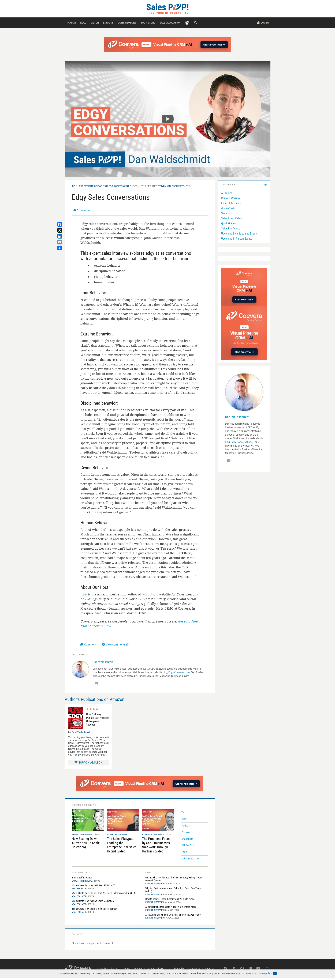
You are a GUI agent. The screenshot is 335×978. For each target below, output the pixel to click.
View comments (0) (118, 644)
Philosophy (178, 968)
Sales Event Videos (232, 218)
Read (83, 22)
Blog (183, 819)
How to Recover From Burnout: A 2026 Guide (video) (170, 899)
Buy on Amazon (90, 762)
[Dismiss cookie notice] (275, 973)
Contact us (194, 968)
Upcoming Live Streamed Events (239, 233)
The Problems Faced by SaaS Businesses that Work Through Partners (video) (156, 845)
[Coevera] (81, 968)
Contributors (127, 22)
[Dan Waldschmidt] (80, 669)
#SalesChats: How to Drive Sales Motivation (93, 901)
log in (82, 943)
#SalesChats (79, 888)
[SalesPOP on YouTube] (258, 968)
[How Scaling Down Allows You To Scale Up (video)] (88, 819)
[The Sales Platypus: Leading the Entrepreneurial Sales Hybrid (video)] (123, 819)
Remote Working (230, 198)
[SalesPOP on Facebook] (242, 968)
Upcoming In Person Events (236, 238)
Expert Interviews (90, 186)
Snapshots (187, 838)
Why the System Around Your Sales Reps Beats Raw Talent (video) (173, 889)
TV (73, 186)
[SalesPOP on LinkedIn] (96, 684)
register (92, 943)
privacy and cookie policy (258, 973)
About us (210, 968)
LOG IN (264, 22)
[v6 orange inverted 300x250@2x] (244, 286)
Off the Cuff (187, 845)
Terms (126, 968)
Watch (71, 22)
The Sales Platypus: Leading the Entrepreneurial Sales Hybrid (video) (121, 845)
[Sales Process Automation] (244, 332)
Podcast (186, 825)
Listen (95, 22)
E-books (108, 22)
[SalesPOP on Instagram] (266, 968)
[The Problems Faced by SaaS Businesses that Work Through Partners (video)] (158, 819)
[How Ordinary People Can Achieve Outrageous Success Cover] (75, 718)
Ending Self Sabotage (82, 877)
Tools (184, 852)
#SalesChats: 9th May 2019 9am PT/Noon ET (93, 885)
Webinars (226, 213)
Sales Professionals (117, 186)
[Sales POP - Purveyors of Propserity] (167, 8)
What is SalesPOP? (157, 968)
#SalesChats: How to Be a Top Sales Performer (94, 908)
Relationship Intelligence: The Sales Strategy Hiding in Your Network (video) (173, 879)
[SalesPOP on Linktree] (225, 968)
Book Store (147, 22)
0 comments (83, 210)
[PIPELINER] (187, 22)
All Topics (226, 193)
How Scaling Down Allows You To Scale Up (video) (86, 842)
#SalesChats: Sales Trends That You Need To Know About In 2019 (103, 893)
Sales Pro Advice (230, 228)
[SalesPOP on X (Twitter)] (234, 968)
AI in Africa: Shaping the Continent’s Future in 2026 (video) (173, 914)
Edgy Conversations (179, 672)
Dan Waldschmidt (172, 186)
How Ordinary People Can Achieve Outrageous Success (97, 719)
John (83, 594)
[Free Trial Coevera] (167, 44)
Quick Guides (228, 223)
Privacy (138, 968)
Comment (90, 644)
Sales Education (170, 22)
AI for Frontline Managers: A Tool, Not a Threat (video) (171, 906)
